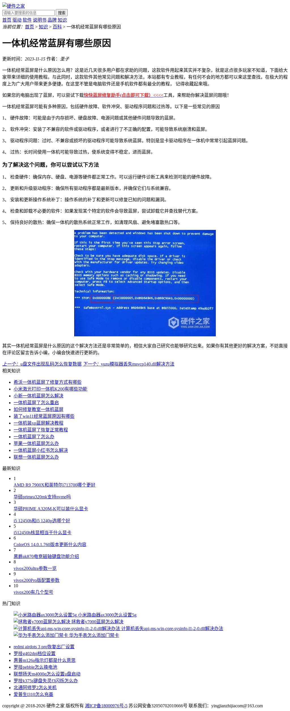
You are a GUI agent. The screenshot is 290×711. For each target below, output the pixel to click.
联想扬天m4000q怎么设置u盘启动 (47, 674)
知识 (62, 20)
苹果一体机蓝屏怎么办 (36, 443)
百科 (57, 26)
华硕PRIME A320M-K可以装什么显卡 (51, 508)
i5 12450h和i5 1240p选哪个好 (42, 520)
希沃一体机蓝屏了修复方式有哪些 (48, 382)
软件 (27, 20)
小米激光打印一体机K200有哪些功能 (50, 389)
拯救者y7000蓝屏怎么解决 (97, 621)
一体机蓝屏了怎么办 (34, 436)
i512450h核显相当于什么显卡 (42, 532)
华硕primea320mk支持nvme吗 (42, 496)
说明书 (39, 20)
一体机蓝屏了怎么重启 (36, 402)
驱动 (17, 20)
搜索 (61, 13)
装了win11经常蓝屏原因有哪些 (44, 416)
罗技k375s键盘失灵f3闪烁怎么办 (46, 680)
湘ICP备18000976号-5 (106, 705)
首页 (6, 20)
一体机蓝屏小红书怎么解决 (41, 450)
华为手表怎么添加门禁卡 (94, 635)
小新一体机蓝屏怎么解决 (38, 395)
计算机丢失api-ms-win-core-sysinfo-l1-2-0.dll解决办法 (172, 628)
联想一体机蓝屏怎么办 (36, 457)
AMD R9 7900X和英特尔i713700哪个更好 (54, 485)
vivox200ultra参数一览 (35, 568)
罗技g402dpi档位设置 (35, 653)
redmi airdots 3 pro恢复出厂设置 (44, 646)
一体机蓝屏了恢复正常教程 (41, 429)
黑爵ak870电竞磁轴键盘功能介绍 (46, 556)
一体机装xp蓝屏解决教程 (38, 423)
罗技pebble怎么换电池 (35, 667)
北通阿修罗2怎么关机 (35, 687)
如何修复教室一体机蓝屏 (38, 409)
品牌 (52, 20)
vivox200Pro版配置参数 (36, 580)
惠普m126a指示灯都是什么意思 (45, 660)
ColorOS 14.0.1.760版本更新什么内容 (50, 544)
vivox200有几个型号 (33, 592)
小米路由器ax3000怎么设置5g (107, 615)
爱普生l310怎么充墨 (33, 694)
